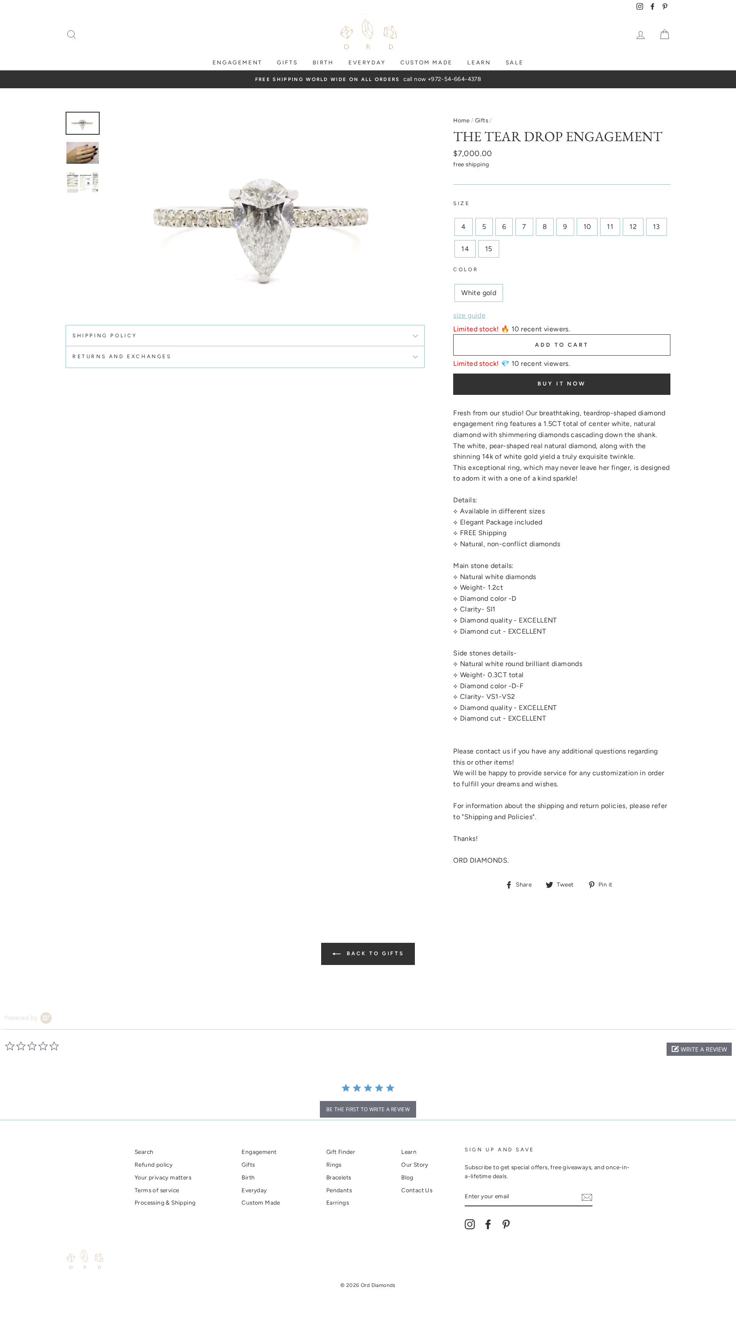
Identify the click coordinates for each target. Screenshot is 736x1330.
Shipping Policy (104, 336)
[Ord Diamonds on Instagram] (470, 1224)
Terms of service (157, 1190)
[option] (368, 79)
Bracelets (338, 1177)
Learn (479, 62)
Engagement (237, 62)
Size (461, 203)
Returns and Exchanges (122, 356)
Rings (334, 1164)
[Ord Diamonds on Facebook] (488, 1224)
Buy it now (562, 383)
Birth (323, 62)
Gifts (287, 62)
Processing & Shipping (165, 1202)
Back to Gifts (374, 953)
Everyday (367, 62)
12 (633, 227)
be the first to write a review (368, 1109)
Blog (407, 1177)
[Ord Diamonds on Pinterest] (506, 1224)
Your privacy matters (163, 1177)
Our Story (414, 1164)
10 (587, 227)
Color (465, 269)
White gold (478, 293)
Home (461, 120)
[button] (699, 1049)
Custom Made (261, 1202)
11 (610, 227)
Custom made (426, 62)
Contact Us (416, 1190)
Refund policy (153, 1164)
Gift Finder (340, 1151)
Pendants (339, 1190)
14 (465, 249)
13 (656, 227)
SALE (514, 62)
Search (144, 1151)
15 (488, 249)
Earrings (337, 1202)
